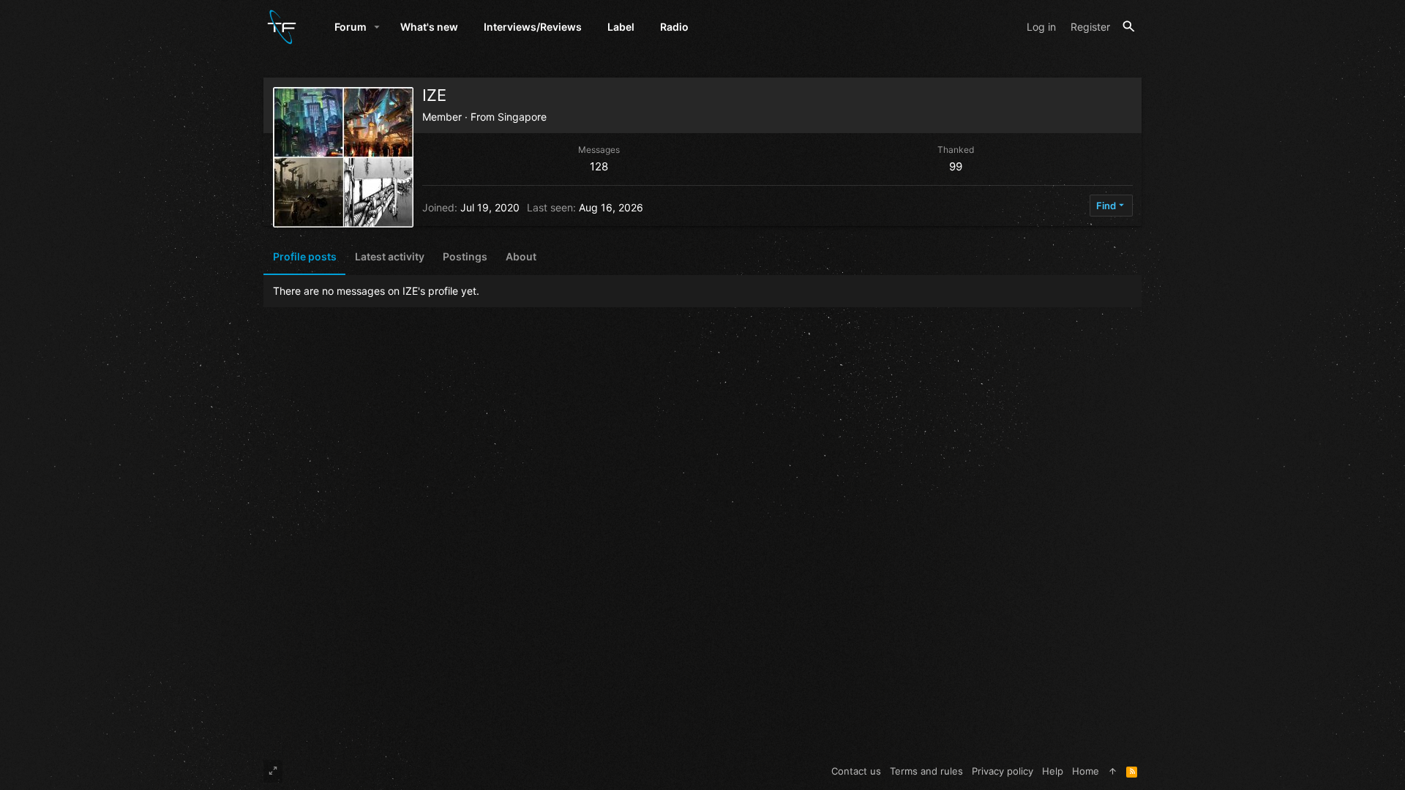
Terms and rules (926, 771)
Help (1052, 771)
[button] (377, 27)
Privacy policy (1002, 771)
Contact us (856, 771)
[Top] (1113, 771)
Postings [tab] (465, 256)
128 (599, 166)
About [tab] (521, 256)
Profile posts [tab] (305, 256)
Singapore (522, 116)
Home (1085, 771)
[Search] (1129, 27)
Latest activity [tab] (389, 256)
